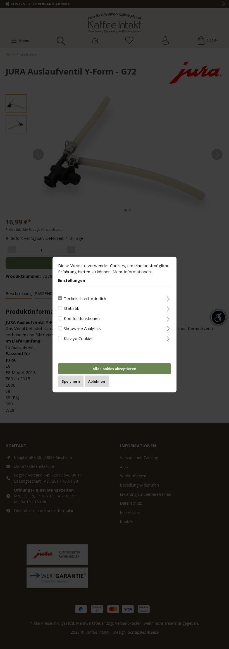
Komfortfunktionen (82, 318)
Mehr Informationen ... (133, 271)
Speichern (71, 381)
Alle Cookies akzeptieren (114, 368)
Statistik (71, 308)
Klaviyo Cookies (79, 338)
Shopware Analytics (82, 328)
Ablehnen (96, 381)
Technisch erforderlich (85, 298)
